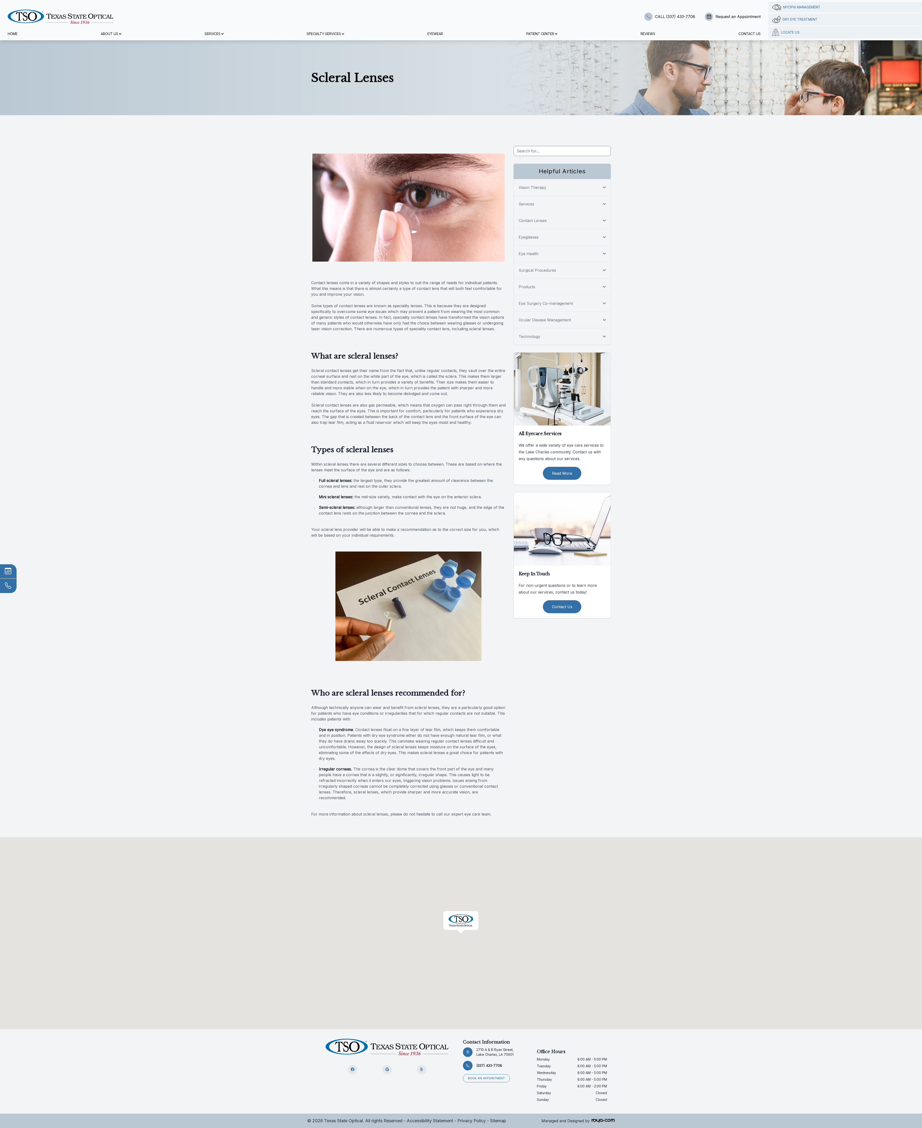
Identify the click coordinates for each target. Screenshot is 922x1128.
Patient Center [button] (540, 34)
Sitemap (498, 1120)
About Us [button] (109, 34)
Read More (562, 473)
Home (13, 34)
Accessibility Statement (430, 1120)
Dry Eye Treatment (800, 19)
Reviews (648, 34)
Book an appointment (486, 1078)
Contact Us (750, 34)
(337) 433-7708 (489, 1065)
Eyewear (435, 34)
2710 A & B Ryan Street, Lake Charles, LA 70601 (495, 1052)
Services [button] (212, 34)
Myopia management (801, 7)
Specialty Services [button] (324, 34)
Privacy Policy (471, 1120)
